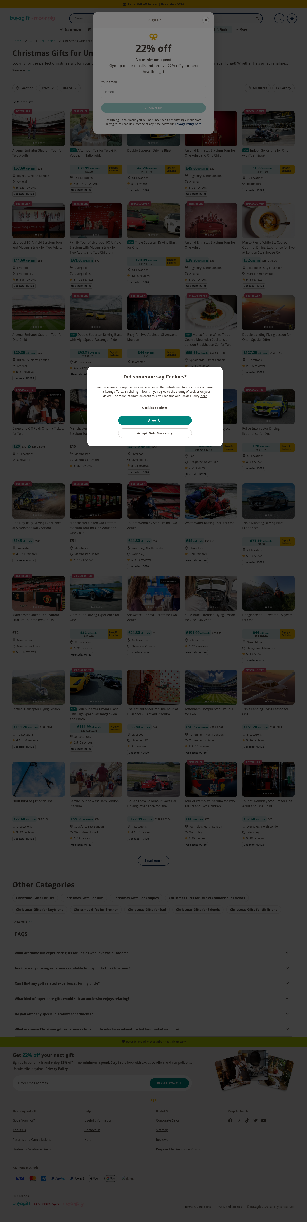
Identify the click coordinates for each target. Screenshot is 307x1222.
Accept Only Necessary (155, 433)
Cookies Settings (155, 408)
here (203, 396)
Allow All (154, 420)
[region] (155, 406)
